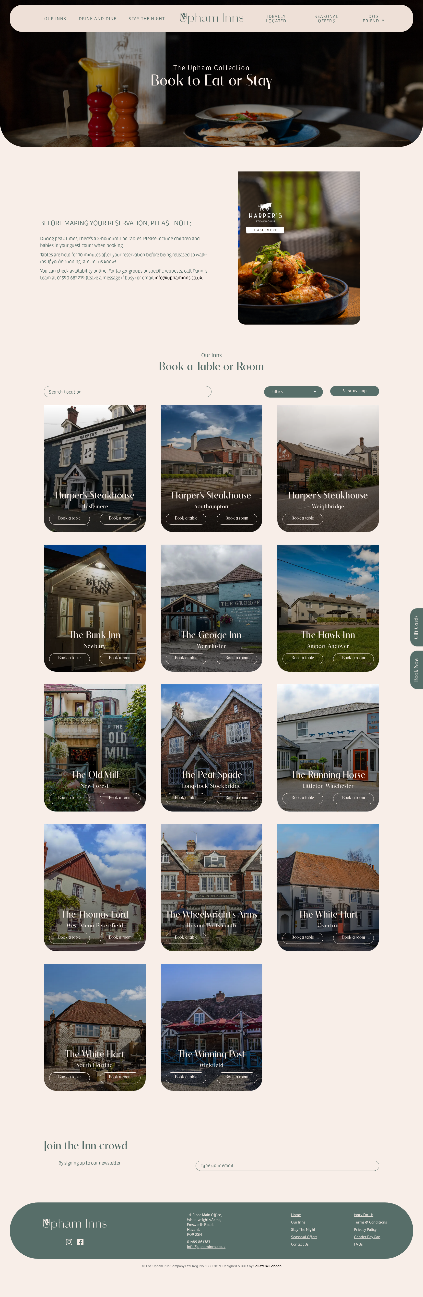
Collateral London (267, 1265)
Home (296, 1214)
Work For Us (363, 1214)
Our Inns (298, 1221)
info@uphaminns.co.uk (206, 1246)
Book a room (120, 518)
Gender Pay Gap (367, 1236)
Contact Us (300, 1244)
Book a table (69, 518)
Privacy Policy (365, 1229)
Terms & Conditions (370, 1221)
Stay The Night (303, 1229)
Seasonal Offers (304, 1236)
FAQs (358, 1244)
